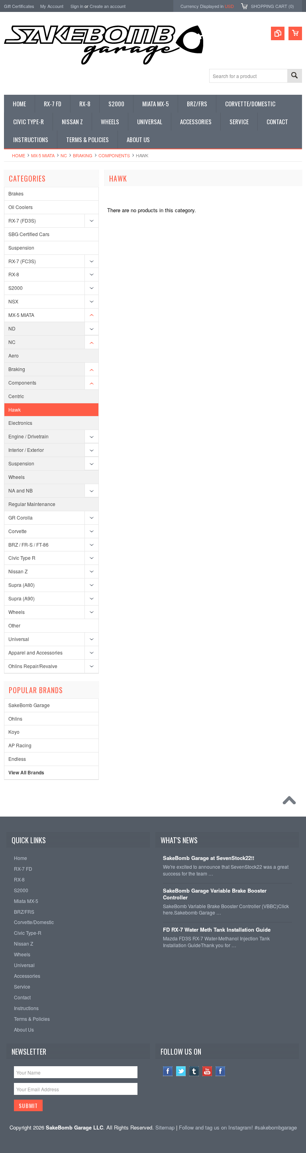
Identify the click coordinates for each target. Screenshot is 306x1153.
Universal (18, 638)
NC (64, 155)
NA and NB (20, 490)
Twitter (181, 1071)
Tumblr (194, 1071)
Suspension (21, 247)
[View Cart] (295, 33)
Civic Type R (21, 557)
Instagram (221, 1071)
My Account (51, 6)
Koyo (14, 731)
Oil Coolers (20, 206)
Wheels (16, 476)
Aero (13, 355)
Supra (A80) (21, 584)
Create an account (108, 6)
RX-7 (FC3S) (22, 261)
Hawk (14, 409)
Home (18, 155)
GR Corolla (20, 517)
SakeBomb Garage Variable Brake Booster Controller (215, 894)
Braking (82, 155)
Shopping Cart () (272, 6)
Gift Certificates (19, 6)
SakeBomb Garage (29, 705)
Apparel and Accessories (35, 652)
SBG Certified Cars (28, 234)
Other (14, 625)
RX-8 (13, 274)
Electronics (20, 422)
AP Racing (19, 745)
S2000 (15, 287)
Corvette (17, 531)
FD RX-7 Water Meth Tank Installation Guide (217, 929)
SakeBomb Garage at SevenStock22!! (208, 858)
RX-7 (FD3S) (22, 220)
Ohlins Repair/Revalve (32, 665)
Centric (16, 396)
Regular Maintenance (31, 503)
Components (114, 155)
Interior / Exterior (26, 449)
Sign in (77, 6)
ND (12, 328)
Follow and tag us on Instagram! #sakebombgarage (238, 1127)
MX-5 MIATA (43, 155)
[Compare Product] (277, 33)
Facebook (168, 1071)
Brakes (16, 193)
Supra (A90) (21, 598)
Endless (17, 758)
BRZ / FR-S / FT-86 (28, 544)
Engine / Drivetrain (28, 436)
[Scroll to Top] (291, 802)
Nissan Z (17, 571)
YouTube (207, 1071)
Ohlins (15, 718)
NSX (13, 301)
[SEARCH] (294, 76)
